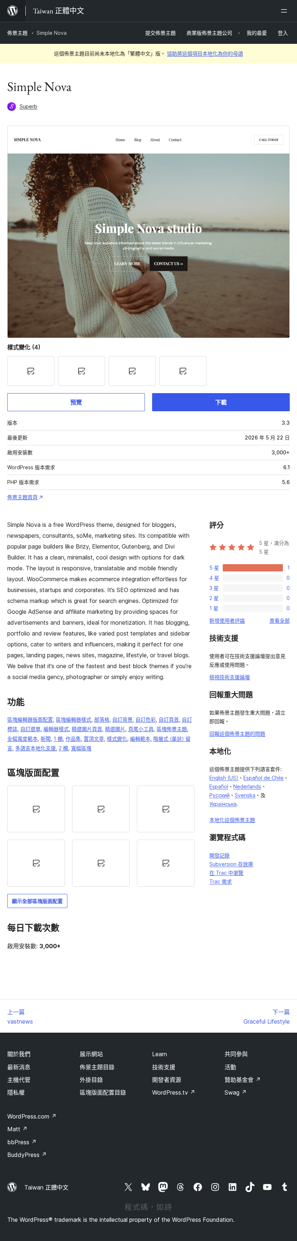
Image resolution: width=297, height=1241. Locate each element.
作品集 (73, 739)
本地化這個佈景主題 (232, 820)
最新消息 (18, 1067)
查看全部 (279, 620)
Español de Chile (263, 778)
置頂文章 (94, 739)
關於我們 (18, 1054)
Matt (17, 1129)
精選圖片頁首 (87, 729)
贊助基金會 (243, 1079)
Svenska (245, 795)
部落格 (101, 719)
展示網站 (91, 1054)
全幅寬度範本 (22, 739)
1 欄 (58, 739)
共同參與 (236, 1054)
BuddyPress (27, 1154)
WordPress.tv (173, 1092)
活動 (230, 1067)
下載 (221, 402)
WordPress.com (32, 1116)
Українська (223, 804)
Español (218, 786)
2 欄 (63, 748)
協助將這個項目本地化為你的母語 (205, 53)
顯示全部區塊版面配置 (37, 901)
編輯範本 (140, 739)
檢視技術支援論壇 (229, 677)
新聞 (46, 739)
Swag (236, 1092)
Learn (159, 1054)
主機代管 (18, 1079)
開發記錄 (219, 855)
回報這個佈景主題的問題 (237, 733)
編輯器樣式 (56, 729)
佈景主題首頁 (22, 497)
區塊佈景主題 (171, 729)
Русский (219, 795)
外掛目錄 (91, 1079)
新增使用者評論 (227, 620)
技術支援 (163, 1067)
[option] (36, 809)
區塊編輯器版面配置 (30, 719)
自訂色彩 (145, 719)
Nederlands (247, 786)
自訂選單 (30, 729)
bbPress (22, 1142)
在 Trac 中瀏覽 (226, 873)
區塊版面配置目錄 (103, 1092)
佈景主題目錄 (97, 1067)
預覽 (76, 402)
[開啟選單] (285, 11)
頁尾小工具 (141, 729)
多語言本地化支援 (35, 748)
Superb (28, 106)
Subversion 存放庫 (231, 864)
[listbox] (100, 836)
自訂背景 (122, 719)
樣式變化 (117, 739)
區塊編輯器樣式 (73, 719)
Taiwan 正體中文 (46, 1187)
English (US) (223, 778)
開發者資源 (166, 1079)
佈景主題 (17, 33)
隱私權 (16, 1092)
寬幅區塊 (81, 748)
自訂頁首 (169, 719)
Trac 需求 (220, 881)
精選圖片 (115, 729)
